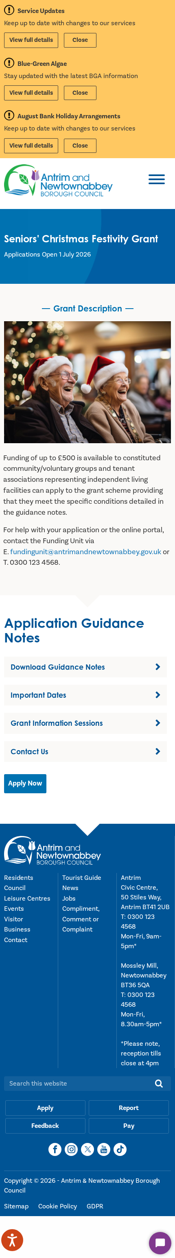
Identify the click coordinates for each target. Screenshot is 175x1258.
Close (80, 40)
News (70, 888)
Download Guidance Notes (58, 666)
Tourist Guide (81, 878)
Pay (128, 1126)
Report (129, 1108)
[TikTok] (120, 1149)
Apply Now (25, 783)
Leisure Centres (27, 899)
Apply (45, 1108)
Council (15, 888)
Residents (18, 878)
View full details (31, 40)
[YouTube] (103, 1149)
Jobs (69, 899)
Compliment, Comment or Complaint (80, 919)
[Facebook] (54, 1149)
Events (14, 909)
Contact (15, 940)
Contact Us (29, 751)
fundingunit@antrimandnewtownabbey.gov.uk (85, 552)
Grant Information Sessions (57, 722)
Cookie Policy (58, 1206)
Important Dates (38, 694)
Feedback (45, 1126)
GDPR (95, 1206)
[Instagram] (71, 1149)
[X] (87, 1149)
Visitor (13, 919)
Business (17, 929)
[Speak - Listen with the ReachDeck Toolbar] (12, 1240)
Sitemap (17, 1206)
